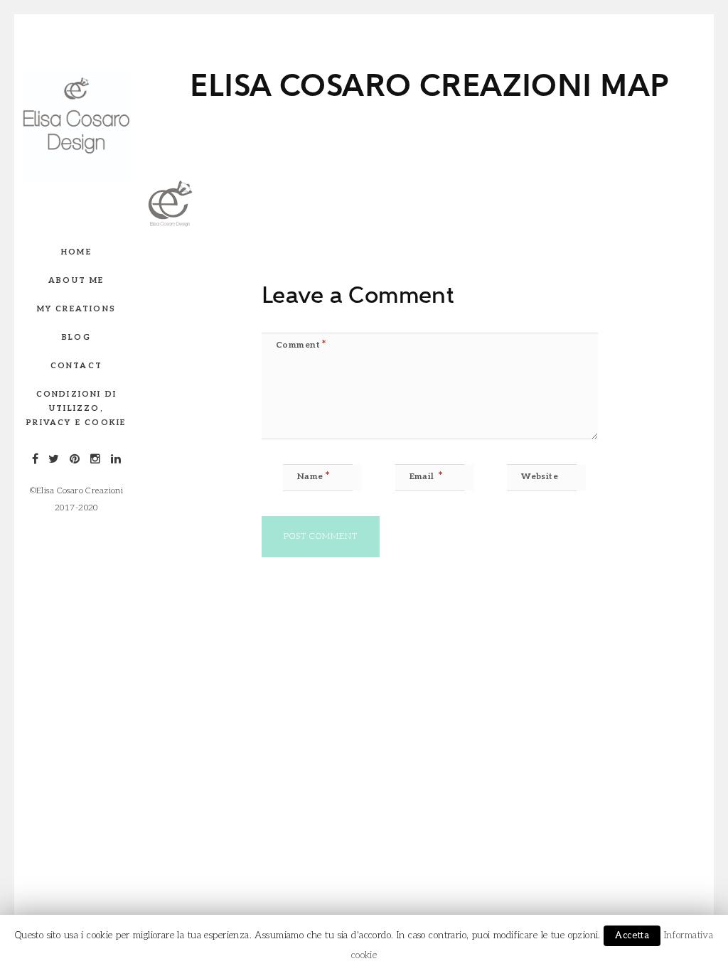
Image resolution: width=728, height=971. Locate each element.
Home (76, 252)
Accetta (632, 935)
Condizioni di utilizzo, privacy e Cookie (76, 408)
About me (76, 280)
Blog (76, 337)
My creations (76, 308)
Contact (76, 365)
